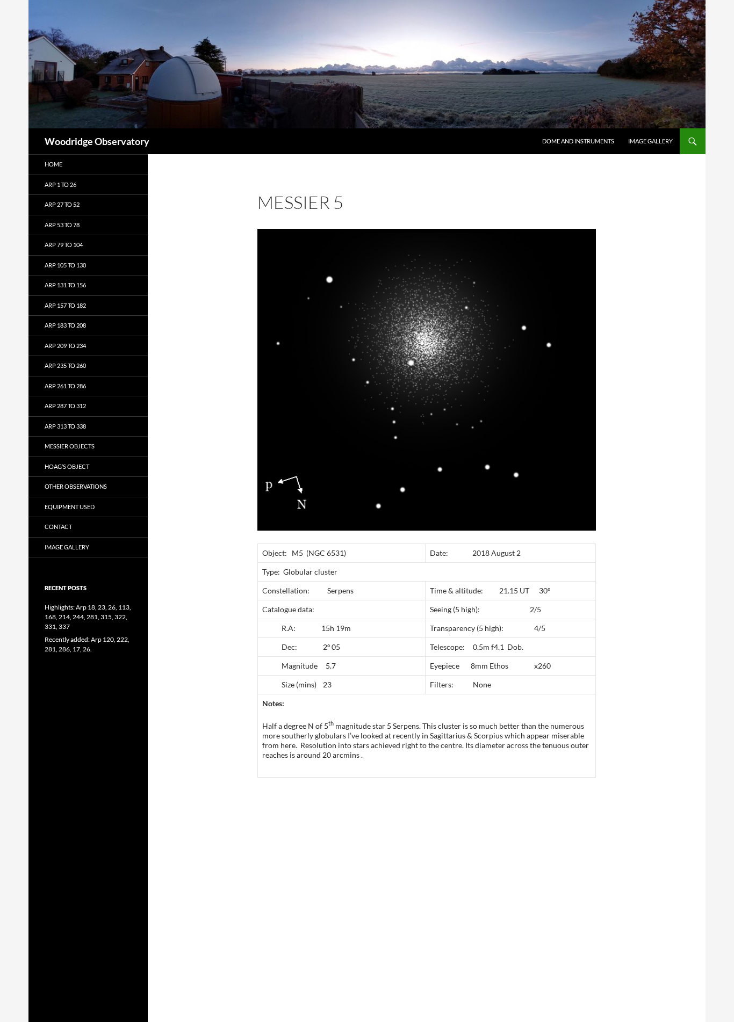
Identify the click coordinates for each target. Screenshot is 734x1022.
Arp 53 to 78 (62, 224)
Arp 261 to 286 (65, 385)
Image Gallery (650, 140)
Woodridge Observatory (97, 141)
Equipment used (70, 506)
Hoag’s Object (67, 466)
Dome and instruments (578, 140)
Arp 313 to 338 (65, 426)
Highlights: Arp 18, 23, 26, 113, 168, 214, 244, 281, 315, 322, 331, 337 (88, 616)
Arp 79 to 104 (64, 244)
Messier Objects (70, 446)
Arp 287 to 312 (65, 405)
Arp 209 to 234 (65, 345)
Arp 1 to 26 (60, 184)
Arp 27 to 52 (62, 204)
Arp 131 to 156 (65, 284)
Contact (58, 526)
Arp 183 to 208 (65, 325)
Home (53, 164)
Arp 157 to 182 (65, 305)
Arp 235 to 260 (65, 365)
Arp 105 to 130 (65, 265)
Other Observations (76, 486)
